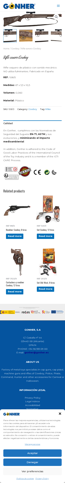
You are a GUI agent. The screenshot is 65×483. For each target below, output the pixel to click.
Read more (15, 236)
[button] (60, 413)
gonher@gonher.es (36, 352)
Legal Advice (32, 401)
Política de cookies (25, 478)
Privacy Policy (42, 478)
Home (6, 48)
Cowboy (15, 48)
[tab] (32, 123)
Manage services (32, 444)
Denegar (32, 462)
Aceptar (32, 453)
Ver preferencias (32, 471)
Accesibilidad (32, 405)
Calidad (8, 123)
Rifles (47, 109)
